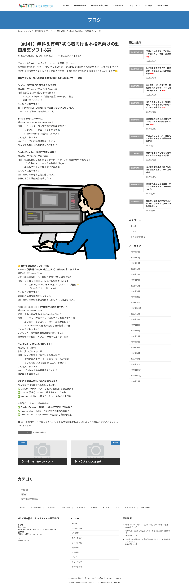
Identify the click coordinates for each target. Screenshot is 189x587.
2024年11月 (136, 370)
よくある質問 (80, 508)
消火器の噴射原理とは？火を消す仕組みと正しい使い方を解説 (158, 169)
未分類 (133, 226)
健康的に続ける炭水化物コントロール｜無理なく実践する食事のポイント (158, 203)
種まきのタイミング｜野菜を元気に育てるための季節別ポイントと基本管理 (158, 104)
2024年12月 (136, 364)
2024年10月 (136, 375)
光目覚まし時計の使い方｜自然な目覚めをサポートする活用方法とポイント (158, 88)
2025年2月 (135, 353)
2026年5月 (135, 269)
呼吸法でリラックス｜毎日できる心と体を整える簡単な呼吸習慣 (158, 138)
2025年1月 (135, 359)
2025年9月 (135, 314)
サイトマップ (130, 508)
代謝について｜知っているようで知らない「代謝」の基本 (158, 54)
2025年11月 (136, 302)
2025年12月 (136, 297)
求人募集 (106, 508)
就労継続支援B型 (39, 432)
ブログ (117, 508)
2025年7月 (135, 325)
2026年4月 (135, 274)
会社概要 (94, 508)
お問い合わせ (145, 508)
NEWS (133, 231)
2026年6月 (135, 263)
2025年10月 (136, 308)
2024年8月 (135, 381)
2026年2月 (135, 285)
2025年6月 (135, 330)
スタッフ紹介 (65, 508)
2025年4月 (135, 342)
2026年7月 (135, 257)
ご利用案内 (50, 508)
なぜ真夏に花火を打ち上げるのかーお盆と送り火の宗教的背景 (158, 71)
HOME (22, 508)
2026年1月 (135, 291)
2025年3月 (135, 347)
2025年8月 (135, 319)
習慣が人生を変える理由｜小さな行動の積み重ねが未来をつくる (158, 186)
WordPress (82, 582)
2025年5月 (135, 336)
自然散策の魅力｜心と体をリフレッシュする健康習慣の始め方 (158, 121)
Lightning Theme (95, 582)
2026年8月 (135, 252)
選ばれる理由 (36, 508)
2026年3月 (135, 280)
